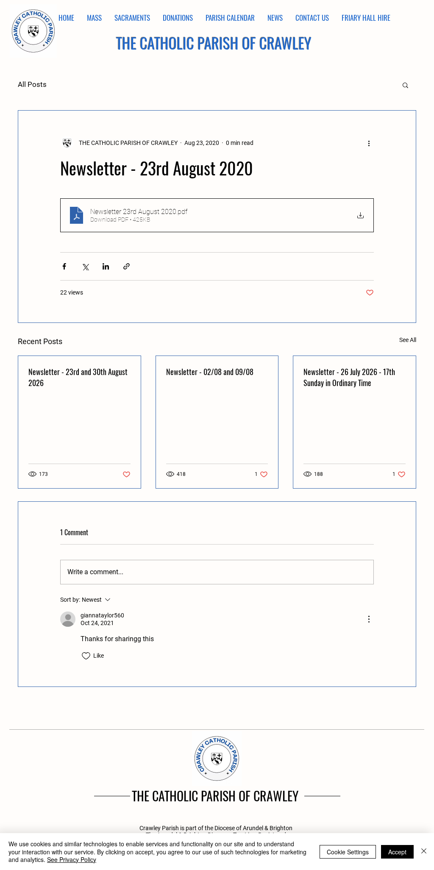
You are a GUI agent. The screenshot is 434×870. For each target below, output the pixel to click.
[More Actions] (369, 619)
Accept (397, 852)
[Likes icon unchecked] (86, 656)
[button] (405, 84)
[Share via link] (126, 266)
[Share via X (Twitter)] (85, 266)
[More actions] (369, 143)
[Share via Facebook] (64, 266)
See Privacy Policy (71, 859)
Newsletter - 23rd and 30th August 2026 (78, 377)
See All (407, 339)
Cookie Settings (348, 852)
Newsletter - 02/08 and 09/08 (209, 371)
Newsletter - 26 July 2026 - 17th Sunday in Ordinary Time (349, 377)
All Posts (32, 84)
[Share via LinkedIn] (106, 266)
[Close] (424, 851)
